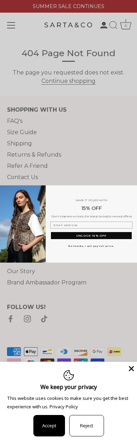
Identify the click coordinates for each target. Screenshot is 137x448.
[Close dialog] (133, 189)
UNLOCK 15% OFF (91, 235)
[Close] (130, 367)
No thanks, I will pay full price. (91, 246)
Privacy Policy (64, 406)
